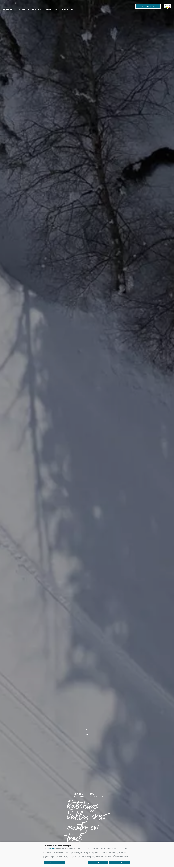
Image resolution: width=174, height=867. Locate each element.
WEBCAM (19, 3)
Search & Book (148, 6)
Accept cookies (119, 862)
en (28, 3)
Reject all (98, 862)
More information (54, 862)
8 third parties (52, 848)
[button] (129, 845)
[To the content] (87, 731)
